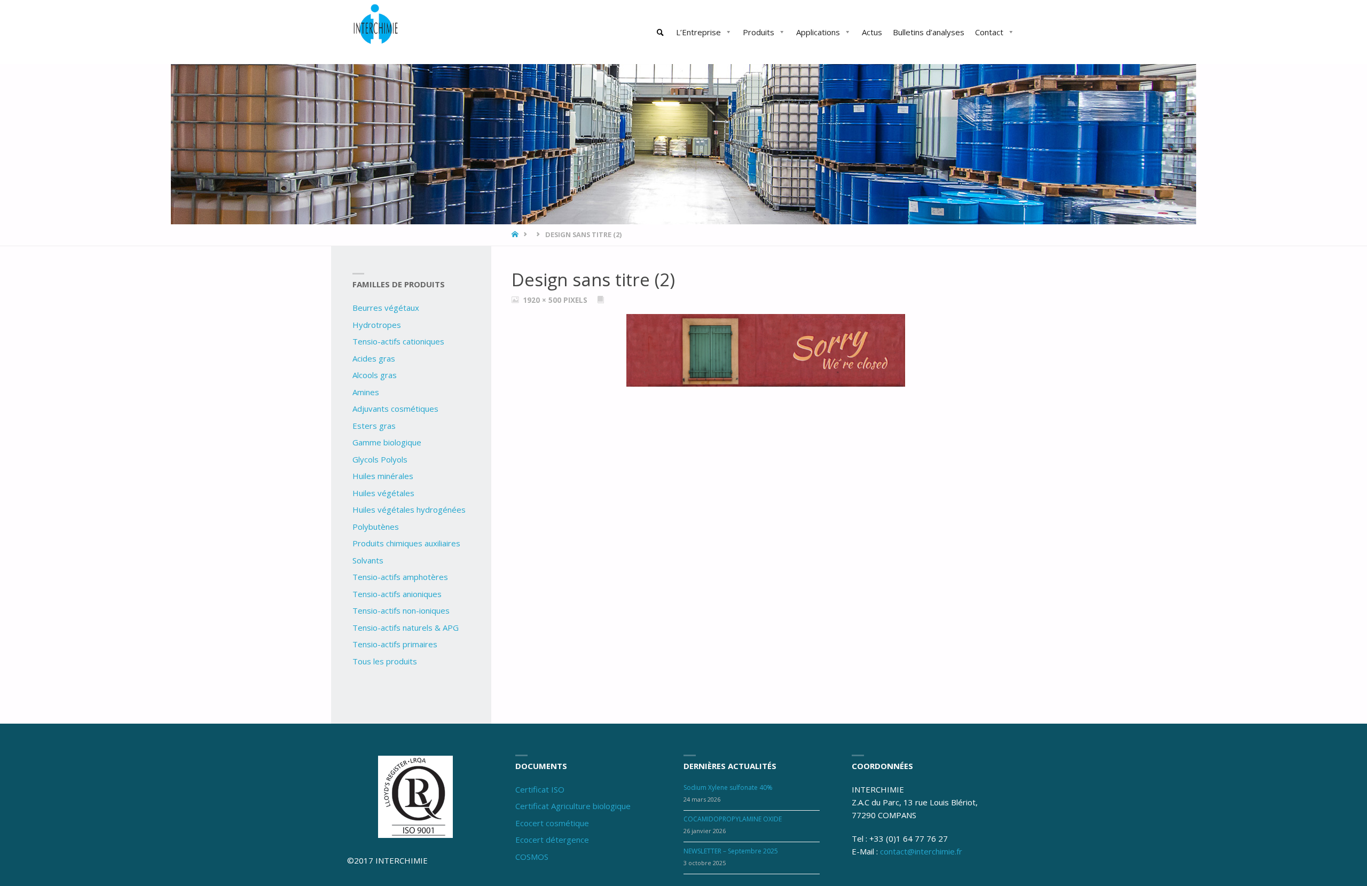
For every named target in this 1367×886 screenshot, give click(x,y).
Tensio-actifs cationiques (398, 341)
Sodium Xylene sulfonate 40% (728, 787)
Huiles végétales (383, 493)
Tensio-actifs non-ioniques (401, 610)
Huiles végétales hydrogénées (409, 509)
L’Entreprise (698, 32)
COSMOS (531, 856)
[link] (660, 32)
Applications (818, 32)
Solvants (367, 560)
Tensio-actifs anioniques (397, 594)
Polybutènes (375, 526)
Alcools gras (374, 375)
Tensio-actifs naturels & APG (405, 627)
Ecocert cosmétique (552, 823)
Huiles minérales (382, 476)
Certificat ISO (539, 789)
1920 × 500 (543, 300)
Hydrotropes (376, 324)
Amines (365, 392)
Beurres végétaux (385, 307)
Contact (989, 32)
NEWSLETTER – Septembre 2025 (731, 851)
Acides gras (373, 358)
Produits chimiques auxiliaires (406, 543)
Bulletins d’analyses (928, 32)
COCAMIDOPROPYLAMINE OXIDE (733, 819)
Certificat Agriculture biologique (573, 806)
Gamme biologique (386, 442)
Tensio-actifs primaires (394, 644)
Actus (872, 32)
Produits (758, 32)
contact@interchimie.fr (921, 851)
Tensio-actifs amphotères (400, 576)
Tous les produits (384, 661)
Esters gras (374, 425)
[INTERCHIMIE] (376, 25)
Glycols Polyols (379, 459)
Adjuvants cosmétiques (395, 408)
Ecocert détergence (552, 839)
